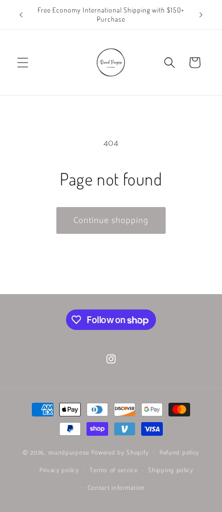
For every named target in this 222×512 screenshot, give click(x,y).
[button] (22, 62)
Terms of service (113, 470)
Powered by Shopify (120, 453)
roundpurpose (68, 453)
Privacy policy (59, 470)
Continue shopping (111, 220)
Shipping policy (171, 470)
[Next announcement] (200, 14)
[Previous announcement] (21, 14)
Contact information (116, 488)
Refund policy (179, 453)
